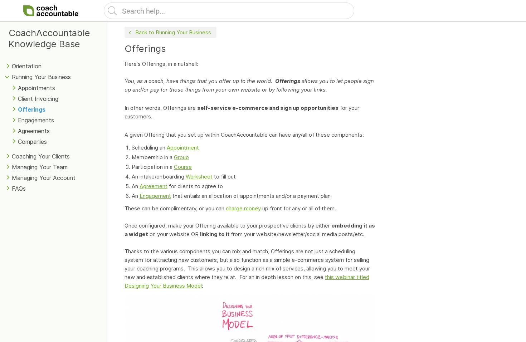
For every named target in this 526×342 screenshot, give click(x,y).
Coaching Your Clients (41, 156)
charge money (243, 208)
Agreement (153, 186)
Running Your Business (41, 76)
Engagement (155, 195)
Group (181, 157)
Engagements (36, 120)
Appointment (183, 147)
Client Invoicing (38, 98)
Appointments (36, 88)
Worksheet (199, 176)
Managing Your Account (44, 177)
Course (183, 166)
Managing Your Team (40, 167)
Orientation (27, 66)
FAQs (19, 188)
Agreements (34, 131)
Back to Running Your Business (173, 32)
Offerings (31, 109)
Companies (32, 141)
